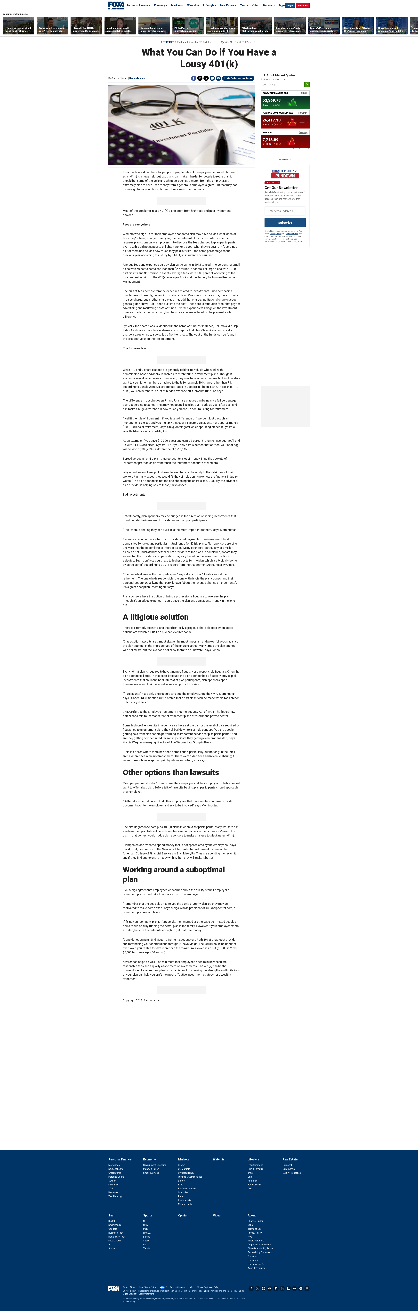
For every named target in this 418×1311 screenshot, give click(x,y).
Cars (250, 1176)
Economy (160, 5)
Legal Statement (146, 1294)
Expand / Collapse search (282, 5)
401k (110, 1188)
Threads (206, 78)
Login (290, 5)
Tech (243, 5)
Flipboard (276, 1288)
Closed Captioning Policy (260, 1248)
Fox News (252, 1256)
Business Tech (115, 1232)
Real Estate (227, 5)
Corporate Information (259, 1244)
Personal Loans (116, 1176)
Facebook (193, 78)
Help (191, 1287)
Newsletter (294, 1288)
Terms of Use (292, 234)
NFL (145, 1221)
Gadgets (112, 1229)
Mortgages (114, 1165)
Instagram (263, 1288)
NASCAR (147, 1232)
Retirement (168, 42)
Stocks (181, 1165)
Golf (145, 1244)
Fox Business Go (256, 1264)
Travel (251, 1173)
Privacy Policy (276, 234)
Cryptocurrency (186, 1173)
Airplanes (252, 1180)
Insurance (113, 1184)
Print (212, 78)
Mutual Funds (185, 1204)
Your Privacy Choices (175, 1287)
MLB (145, 1229)
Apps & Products (256, 1268)
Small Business (151, 1173)
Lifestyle (209, 5)
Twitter (199, 78)
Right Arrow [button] (412, 26)
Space (111, 1248)
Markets (176, 5)
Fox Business (116, 5)
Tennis (146, 1248)
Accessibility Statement (260, 1252)
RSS (288, 1288)
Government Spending (154, 1165)
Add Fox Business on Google (239, 78)
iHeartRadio (307, 1288)
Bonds (181, 1180)
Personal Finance (138, 5)
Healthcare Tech (116, 1236)
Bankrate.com (137, 78)
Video (255, 5)
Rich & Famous (255, 1169)
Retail (181, 1196)
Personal (287, 1165)
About (252, 1215)
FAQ (250, 1236)
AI (109, 1244)
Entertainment (255, 1165)
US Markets (184, 1169)
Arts (250, 1188)
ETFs (180, 1184)
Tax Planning (115, 1196)
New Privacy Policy (147, 1287)
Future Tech (114, 1240)
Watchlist (193, 5)
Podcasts (269, 5)
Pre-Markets (184, 1200)
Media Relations (256, 1240)
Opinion (183, 1215)
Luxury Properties (292, 1173)
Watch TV (303, 5)
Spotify (300, 1288)
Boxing (146, 1236)
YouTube (269, 1288)
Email (218, 78)
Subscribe (285, 222)
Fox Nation (253, 1260)
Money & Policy (151, 1169)
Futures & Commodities (190, 1176)
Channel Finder (255, 1221)
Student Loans (115, 1169)
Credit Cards (114, 1173)
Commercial (289, 1169)
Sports (147, 1215)
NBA (145, 1225)
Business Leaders (187, 1188)
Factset (206, 1291)
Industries (183, 1192)
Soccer (146, 1240)
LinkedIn (282, 1288)
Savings (112, 1180)
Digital (111, 1221)
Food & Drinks (255, 1184)
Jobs (250, 1225)
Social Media (114, 1225)
